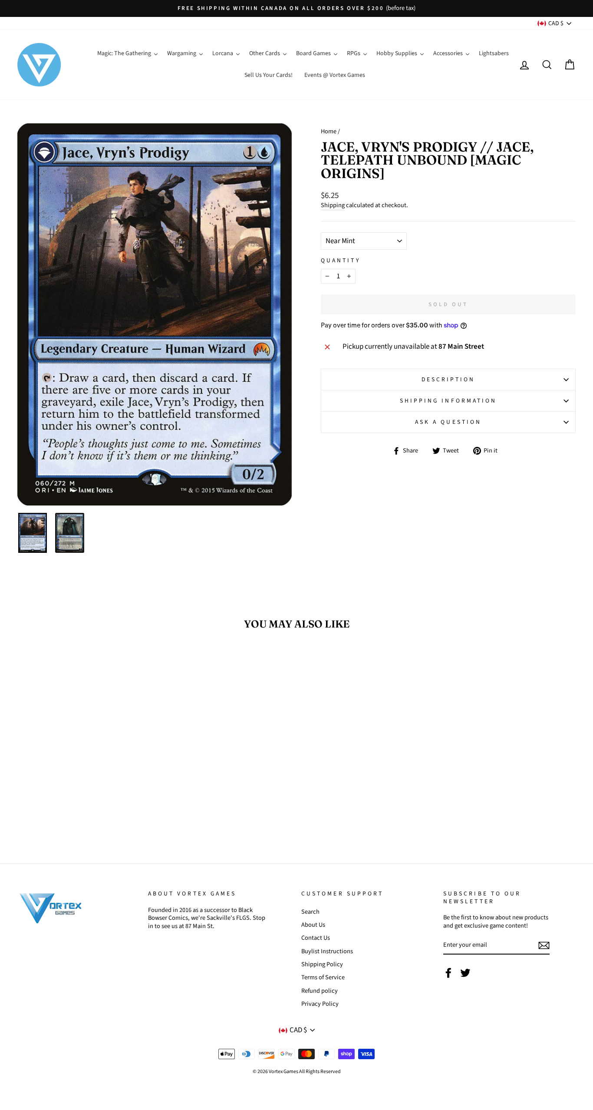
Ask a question (448, 422)
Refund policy (319, 990)
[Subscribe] (544, 945)
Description (448, 379)
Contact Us (315, 937)
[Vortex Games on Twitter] (465, 973)
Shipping (333, 206)
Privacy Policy (320, 1003)
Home (328, 131)
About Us (313, 924)
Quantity (340, 260)
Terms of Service (323, 977)
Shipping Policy (322, 964)
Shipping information (448, 400)
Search (310, 911)
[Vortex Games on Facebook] (448, 973)
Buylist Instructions (327, 951)
